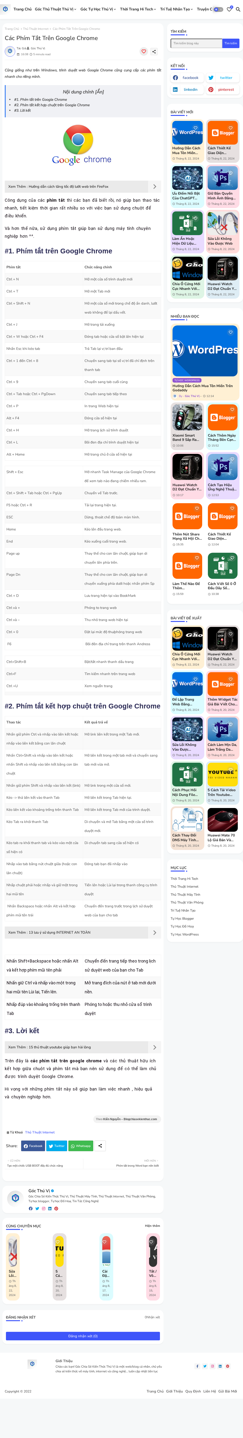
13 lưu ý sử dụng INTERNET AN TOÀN (59, 932)
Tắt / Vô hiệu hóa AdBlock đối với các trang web (153, 1273)
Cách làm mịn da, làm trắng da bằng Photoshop (222, 747)
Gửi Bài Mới (227, 1391)
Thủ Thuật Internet (36, 29)
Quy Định (193, 1391)
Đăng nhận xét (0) (83, 1336)
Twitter (59, 1146)
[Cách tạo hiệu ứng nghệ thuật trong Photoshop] (223, 467)
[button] (218, 9)
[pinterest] (56, 1209)
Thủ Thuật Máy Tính (185, 894)
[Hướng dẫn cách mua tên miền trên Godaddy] (205, 350)
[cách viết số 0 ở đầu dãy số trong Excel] (223, 566)
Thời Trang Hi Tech (136, 9)
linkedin (190, 89)
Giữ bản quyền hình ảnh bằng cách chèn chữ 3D (220, 196)
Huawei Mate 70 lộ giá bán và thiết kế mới (221, 837)
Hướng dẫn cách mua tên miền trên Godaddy (186, 150)
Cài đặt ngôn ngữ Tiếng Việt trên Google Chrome (106, 1273)
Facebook (35, 1146)
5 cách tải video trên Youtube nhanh (60, 1273)
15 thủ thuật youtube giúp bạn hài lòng (60, 1047)
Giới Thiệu (174, 1391)
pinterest (226, 89)
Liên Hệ (209, 1391)
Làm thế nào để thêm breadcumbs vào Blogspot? (187, 586)
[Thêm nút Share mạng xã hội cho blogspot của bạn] (187, 516)
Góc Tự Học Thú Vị (96, 9)
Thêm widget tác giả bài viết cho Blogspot (223, 702)
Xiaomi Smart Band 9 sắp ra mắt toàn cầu (184, 437)
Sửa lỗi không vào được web (13, 1273)
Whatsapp (83, 1146)
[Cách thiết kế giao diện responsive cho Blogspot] (223, 516)
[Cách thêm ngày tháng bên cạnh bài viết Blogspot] (223, 417)
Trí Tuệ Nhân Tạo (175, 9)
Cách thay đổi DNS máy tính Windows (184, 837)
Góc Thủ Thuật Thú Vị (54, 9)
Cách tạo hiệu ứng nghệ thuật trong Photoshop (222, 487)
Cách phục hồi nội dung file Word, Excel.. (184, 792)
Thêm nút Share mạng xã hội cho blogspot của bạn (187, 536)
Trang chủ (12, 29)
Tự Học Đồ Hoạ (182, 926)
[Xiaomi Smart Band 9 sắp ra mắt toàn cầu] (187, 417)
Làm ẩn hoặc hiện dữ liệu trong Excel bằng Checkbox (186, 241)
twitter (226, 77)
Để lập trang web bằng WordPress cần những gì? (185, 702)
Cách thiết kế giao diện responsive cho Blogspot (221, 150)
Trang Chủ (23, 9)
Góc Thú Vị (39, 1191)
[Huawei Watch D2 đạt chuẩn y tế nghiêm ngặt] (187, 467)
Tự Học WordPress (185, 934)
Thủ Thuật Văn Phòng (187, 902)
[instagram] (43, 1209)
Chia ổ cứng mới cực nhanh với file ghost (186, 286)
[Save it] (144, 51)
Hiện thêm (152, 1226)
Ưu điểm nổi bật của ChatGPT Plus (186, 196)
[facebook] (31, 1209)
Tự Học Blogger (182, 918)
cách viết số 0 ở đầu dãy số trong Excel (222, 586)
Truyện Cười (207, 9)
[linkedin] (49, 1209)
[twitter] (37, 1209)
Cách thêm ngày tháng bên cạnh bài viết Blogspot (222, 437)
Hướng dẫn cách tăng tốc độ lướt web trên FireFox (68, 186)
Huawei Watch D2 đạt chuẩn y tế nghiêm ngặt (221, 286)
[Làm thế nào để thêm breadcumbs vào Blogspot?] (187, 566)
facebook (190, 77)
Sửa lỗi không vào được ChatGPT (184, 747)
